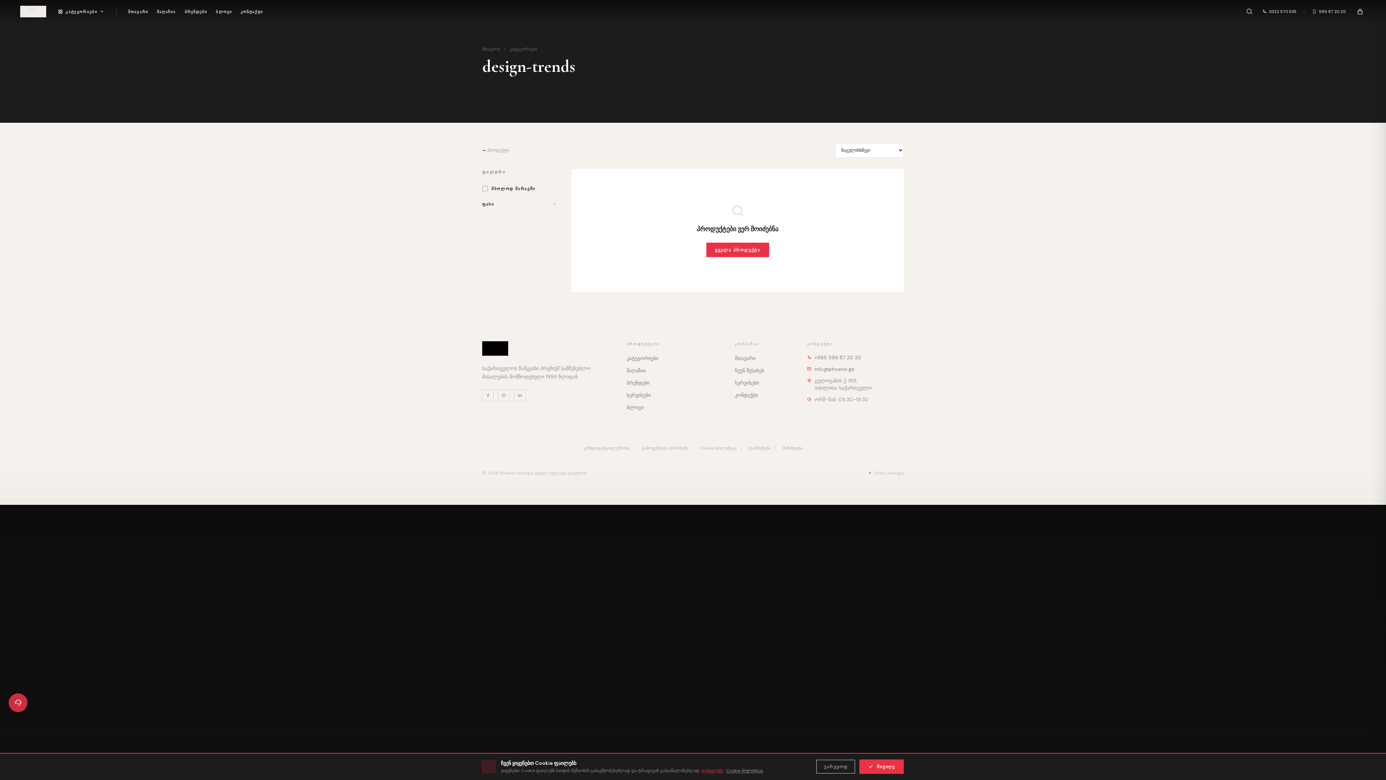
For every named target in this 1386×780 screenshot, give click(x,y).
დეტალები (712, 771)
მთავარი (138, 11)
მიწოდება (793, 448)
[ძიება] (1249, 11)
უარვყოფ (836, 767)
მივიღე (886, 767)
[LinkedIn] (520, 395)
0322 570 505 (1282, 11)
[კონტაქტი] (18, 702)
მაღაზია (166, 11)
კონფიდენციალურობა (607, 448)
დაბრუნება (760, 448)
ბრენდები (196, 11)
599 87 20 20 (1332, 11)
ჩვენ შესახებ (749, 370)
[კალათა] (1360, 11)
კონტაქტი (252, 11)
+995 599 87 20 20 (838, 357)
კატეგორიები (81, 11)
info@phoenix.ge (834, 369)
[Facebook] (488, 395)
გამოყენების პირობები (665, 448)
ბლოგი (224, 11)
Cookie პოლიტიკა (718, 448)
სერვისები (639, 395)
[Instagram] (504, 395)
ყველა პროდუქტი (737, 250)
